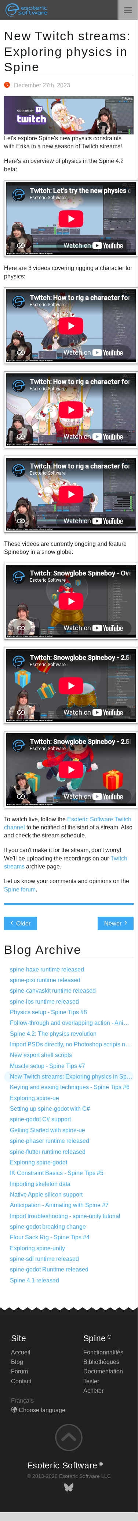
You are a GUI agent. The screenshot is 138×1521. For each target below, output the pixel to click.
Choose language (42, 1410)
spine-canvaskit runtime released (53, 991)
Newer (113, 923)
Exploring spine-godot (38, 1162)
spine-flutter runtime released (48, 1152)
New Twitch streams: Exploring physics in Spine (67, 51)
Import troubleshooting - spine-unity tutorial (65, 1216)
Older (22, 923)
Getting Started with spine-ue (47, 1130)
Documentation (103, 1371)
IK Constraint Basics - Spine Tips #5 (57, 1173)
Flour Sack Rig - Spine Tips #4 (50, 1237)
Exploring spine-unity (37, 1248)
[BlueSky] (68, 1487)
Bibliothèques (101, 1362)
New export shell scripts (41, 1055)
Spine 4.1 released (34, 1280)
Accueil (20, 1352)
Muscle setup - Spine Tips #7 (47, 1066)
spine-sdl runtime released (44, 1259)
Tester (91, 1381)
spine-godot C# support (40, 1119)
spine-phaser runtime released (49, 1141)
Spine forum (20, 889)
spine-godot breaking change (48, 1227)
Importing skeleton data (40, 1184)
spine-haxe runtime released (47, 969)
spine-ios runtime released (44, 1002)
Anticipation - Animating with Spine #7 (59, 1205)
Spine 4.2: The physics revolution (53, 1034)
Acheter (93, 1391)
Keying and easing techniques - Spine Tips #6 (70, 1087)
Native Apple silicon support (46, 1194)
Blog (17, 1362)
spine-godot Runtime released (49, 1269)
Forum (19, 1371)
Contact (21, 1381)
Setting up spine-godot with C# (50, 1109)
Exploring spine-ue (34, 1098)
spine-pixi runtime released (45, 980)
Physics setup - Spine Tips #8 (48, 1012)
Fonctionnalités (103, 1352)
